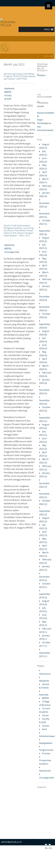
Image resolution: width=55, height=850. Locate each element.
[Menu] (48, 5)
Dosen (45, 715)
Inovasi (45, 725)
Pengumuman (46, 749)
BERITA (7, 91)
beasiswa (43, 694)
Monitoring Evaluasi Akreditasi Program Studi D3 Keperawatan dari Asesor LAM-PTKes (20, 76)
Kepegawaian (45, 743)
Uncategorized (11, 252)
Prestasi (46, 753)
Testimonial (45, 770)
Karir (44, 729)
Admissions (45, 673)
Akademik (9, 88)
